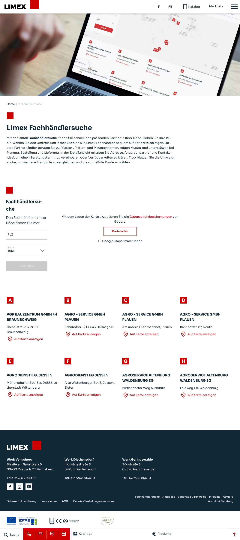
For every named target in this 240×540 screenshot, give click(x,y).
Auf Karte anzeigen (28, 339)
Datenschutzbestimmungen (151, 217)
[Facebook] (159, 7)
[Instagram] (170, 7)
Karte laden (120, 231)
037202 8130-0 (83, 478)
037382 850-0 (140, 478)
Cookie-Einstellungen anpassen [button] (94, 501)
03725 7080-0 (25, 478)
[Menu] (234, 6)
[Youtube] (29, 486)
